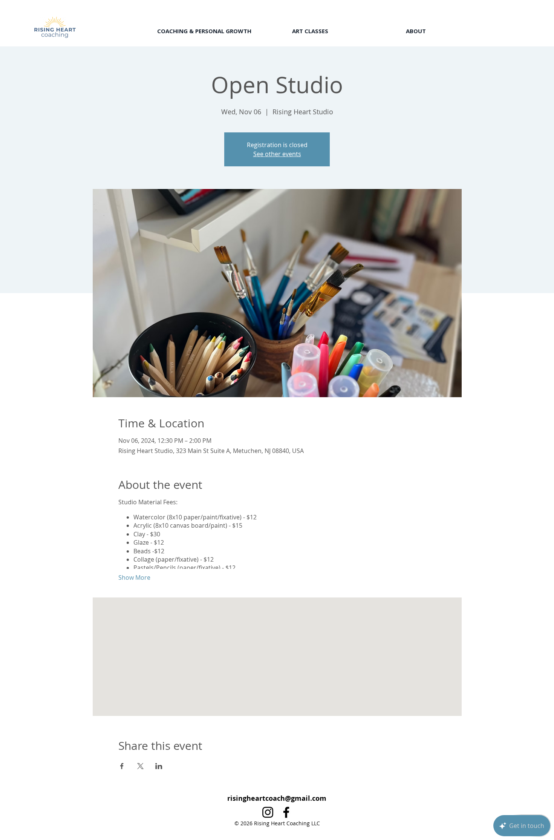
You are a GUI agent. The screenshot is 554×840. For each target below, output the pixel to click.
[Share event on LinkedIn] (158, 766)
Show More (134, 577)
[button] (204, 31)
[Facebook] (286, 812)
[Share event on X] (140, 766)
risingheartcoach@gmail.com (276, 798)
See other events (277, 154)
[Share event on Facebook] (121, 766)
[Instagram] (267, 812)
